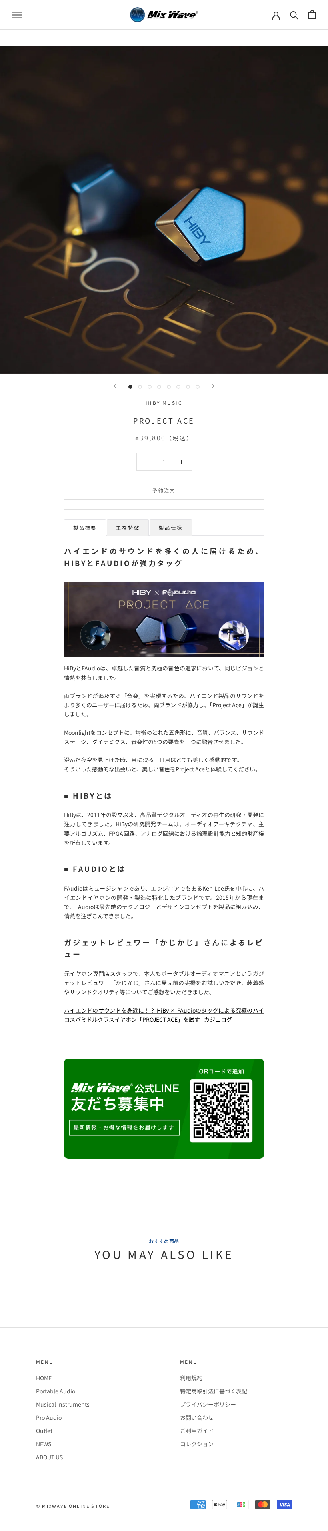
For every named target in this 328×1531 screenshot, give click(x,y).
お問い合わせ (197, 1417)
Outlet (44, 1431)
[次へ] (213, 386)
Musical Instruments (63, 1404)
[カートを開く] (312, 14)
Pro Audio (49, 1417)
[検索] (294, 14)
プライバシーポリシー (208, 1404)
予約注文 (164, 490)
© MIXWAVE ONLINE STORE (73, 1506)
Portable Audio (55, 1391)
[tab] (85, 527)
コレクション (197, 1444)
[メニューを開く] (17, 14)
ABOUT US (49, 1457)
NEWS (43, 1444)
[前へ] (115, 386)
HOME (44, 1378)
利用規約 (191, 1378)
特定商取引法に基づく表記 (213, 1391)
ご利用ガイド (197, 1431)
